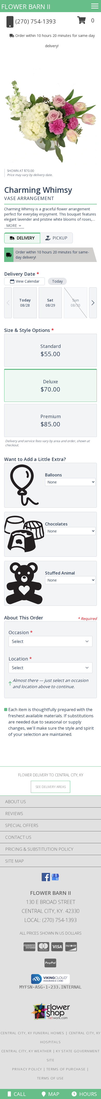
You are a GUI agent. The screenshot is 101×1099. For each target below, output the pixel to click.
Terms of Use (50, 1078)
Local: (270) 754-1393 (50, 920)
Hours (87, 1093)
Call (18, 1093)
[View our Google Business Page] (55, 879)
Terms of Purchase (65, 1069)
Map (52, 1093)
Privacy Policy (27, 1069)
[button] (86, 22)
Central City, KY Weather (26, 1051)
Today (57, 281)
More (11, 225)
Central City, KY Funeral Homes (32, 1033)
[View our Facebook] (46, 879)
